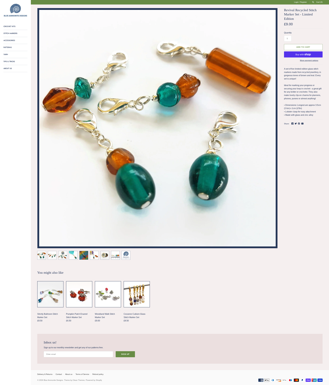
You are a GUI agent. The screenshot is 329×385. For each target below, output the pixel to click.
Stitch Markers (10, 33)
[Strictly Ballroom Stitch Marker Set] (50, 294)
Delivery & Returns (44, 374)
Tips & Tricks (9, 61)
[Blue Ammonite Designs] (15, 10)
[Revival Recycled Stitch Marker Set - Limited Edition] (157, 128)
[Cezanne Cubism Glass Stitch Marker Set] (137, 294)
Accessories (9, 40)
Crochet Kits (9, 26)
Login (296, 2)
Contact (59, 374)
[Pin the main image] (299, 123)
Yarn (5, 54)
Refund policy (97, 374)
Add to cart (303, 47)
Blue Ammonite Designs (53, 380)
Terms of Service (82, 374)
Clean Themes (79, 380)
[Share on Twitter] (296, 123)
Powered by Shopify (94, 380)
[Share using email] (302, 123)
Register (303, 2)
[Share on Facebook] (292, 123)
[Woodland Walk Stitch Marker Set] (108, 294)
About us (7, 68)
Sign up (125, 354)
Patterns (7, 47)
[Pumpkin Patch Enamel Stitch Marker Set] (79, 294)
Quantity (288, 33)
